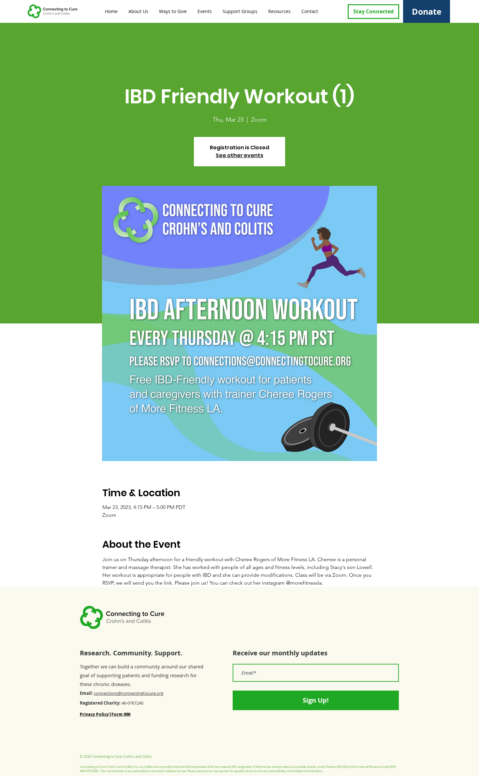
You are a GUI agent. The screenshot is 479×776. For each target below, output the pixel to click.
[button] (138, 11)
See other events (239, 155)
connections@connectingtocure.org (128, 693)
